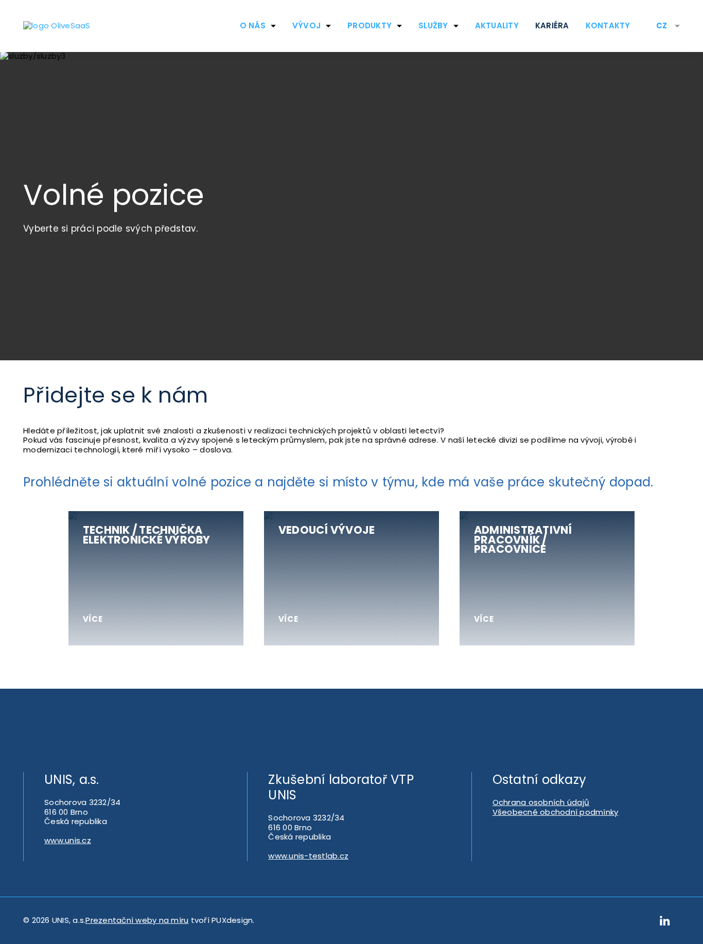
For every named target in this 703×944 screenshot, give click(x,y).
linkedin (665, 921)
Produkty (369, 25)
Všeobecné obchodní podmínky (556, 812)
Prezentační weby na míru (136, 920)
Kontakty (608, 25)
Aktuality (497, 25)
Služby (433, 25)
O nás (253, 25)
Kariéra (552, 25)
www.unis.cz (67, 840)
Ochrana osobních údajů (541, 802)
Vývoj (306, 25)
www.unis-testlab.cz (308, 855)
